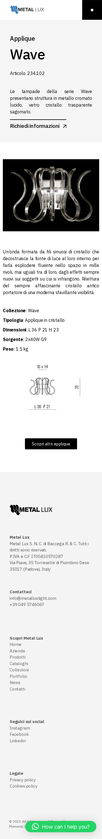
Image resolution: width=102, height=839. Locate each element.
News (15, 682)
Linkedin (18, 740)
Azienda (17, 650)
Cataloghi (19, 663)
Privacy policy (22, 779)
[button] (60, 826)
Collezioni (19, 669)
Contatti (17, 689)
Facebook (19, 734)
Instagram (20, 728)
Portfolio (18, 676)
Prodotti (18, 657)
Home (16, 644)
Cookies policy (23, 786)
